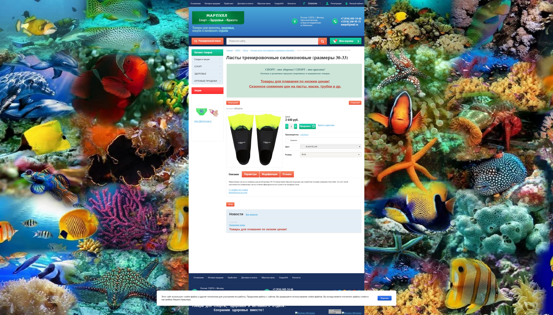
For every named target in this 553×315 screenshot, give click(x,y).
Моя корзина (344, 41)
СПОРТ (198, 66)
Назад (230, 204)
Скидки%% (279, 3)
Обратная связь (264, 3)
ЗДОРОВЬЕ (200, 73)
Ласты (245, 50)
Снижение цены (237, 225)
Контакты (292, 3)
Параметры (250, 174)
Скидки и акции (202, 59)
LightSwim (304, 134)
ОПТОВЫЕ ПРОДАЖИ (205, 80)
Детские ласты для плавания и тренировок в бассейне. (272, 50)
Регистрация (336, 3)
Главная (229, 50)
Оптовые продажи (212, 3)
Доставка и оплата (245, 3)
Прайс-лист (228, 3)
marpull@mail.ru (349, 24)
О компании (196, 3)
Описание (234, 174)
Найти (322, 41)
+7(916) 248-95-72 (351, 21)
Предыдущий (233, 103)
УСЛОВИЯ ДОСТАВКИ (238, 190)
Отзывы (287, 174)
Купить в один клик (326, 125)
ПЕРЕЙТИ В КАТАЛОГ (238, 193)
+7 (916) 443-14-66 (351, 18)
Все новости (252, 214)
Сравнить (293, 140)
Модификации (269, 174)
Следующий (355, 103)
